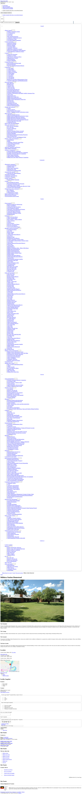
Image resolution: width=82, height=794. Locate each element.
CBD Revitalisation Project (13, 114)
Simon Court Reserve (12, 322)
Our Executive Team (12, 39)
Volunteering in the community (12, 188)
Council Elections (9, 62)
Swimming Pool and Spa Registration (15, 439)
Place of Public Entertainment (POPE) (16, 443)
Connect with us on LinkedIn (9, 773)
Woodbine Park (10, 335)
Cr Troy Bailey (10, 74)
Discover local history (12, 225)
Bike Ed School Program (10, 195)
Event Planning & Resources (13, 210)
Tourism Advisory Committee (14, 151)
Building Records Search (12, 446)
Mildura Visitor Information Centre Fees (16, 99)
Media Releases (10, 565)
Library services (11, 220)
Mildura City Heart (6, 756)
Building (7, 435)
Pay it (6, 556)
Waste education (11, 524)
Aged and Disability (9, 378)
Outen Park (9, 309)
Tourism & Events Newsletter (14, 207)
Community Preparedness (13, 485)
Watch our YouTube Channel (9, 775)
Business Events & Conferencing (14, 204)
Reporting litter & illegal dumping (15, 523)
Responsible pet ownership (13, 393)
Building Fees (10, 84)
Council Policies (11, 146)
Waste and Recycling (9, 515)
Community (42, 160)
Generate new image (5, 723)
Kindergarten (10, 414)
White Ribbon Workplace (10, 148)
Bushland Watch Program (13, 459)
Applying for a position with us (14, 56)
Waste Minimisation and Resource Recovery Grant (18, 186)
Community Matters (11, 569)
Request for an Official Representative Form (17, 79)
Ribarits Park (10, 316)
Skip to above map (3, 672)
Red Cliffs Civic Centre (12, 266)
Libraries (7, 215)
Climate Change (11, 462)
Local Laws (9, 35)
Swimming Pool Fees (12, 103)
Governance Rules (11, 46)
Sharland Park (10, 320)
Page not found (7, 706)
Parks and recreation (9, 272)
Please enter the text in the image (7, 725)
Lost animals (10, 389)
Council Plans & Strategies (13, 143)
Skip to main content (4, 0)
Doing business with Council (13, 110)
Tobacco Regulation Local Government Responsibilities (20, 495)
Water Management (11, 466)
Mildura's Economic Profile (13, 31)
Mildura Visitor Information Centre (15, 352)
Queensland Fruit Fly (12, 491)
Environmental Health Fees (13, 89)
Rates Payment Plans (12, 136)
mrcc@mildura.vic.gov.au (7, 738)
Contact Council (8, 544)
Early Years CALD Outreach (13, 417)
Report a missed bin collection (14, 547)
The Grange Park (11, 324)
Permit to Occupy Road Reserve (14, 506)
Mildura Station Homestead (13, 251)
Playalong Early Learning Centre (14, 416)
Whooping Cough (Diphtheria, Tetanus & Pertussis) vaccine (20, 428)
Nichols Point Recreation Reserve (14, 256)
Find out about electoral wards (14, 63)
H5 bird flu (9, 497)
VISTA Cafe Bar (11, 367)
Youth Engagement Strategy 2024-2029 (16, 538)
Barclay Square (10, 232)
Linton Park (10, 297)
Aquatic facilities (11, 402)
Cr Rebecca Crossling (12, 72)
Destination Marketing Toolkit (14, 213)
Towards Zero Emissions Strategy (14, 478)
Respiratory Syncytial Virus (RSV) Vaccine (17, 431)
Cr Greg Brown (10, 78)
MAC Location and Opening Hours (15, 364)
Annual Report (10, 140)
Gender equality (8, 178)
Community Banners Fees (13, 90)
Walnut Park (10, 327)
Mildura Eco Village (11, 464)
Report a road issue (11, 551)
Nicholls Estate (10, 303)
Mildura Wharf (10, 254)
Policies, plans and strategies (11, 138)
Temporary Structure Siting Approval (15, 444)
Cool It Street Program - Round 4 (14, 460)
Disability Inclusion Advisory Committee (16, 153)
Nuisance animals (11, 397)
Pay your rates (10, 127)
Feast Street (10, 235)
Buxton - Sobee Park (12, 281)
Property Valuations (11, 128)
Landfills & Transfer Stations (14, 518)
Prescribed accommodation (13, 407)
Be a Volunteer (10, 190)
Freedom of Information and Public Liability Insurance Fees (21, 93)
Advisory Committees (10, 150)
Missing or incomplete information (11, 708)
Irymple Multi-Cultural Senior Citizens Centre (17, 240)
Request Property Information (14, 440)
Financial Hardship (11, 133)
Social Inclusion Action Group (12, 196)
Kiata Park (9, 348)
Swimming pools (9, 361)
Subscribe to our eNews (12, 566)
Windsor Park (10, 330)
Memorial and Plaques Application (15, 455)
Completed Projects (11, 122)
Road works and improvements (12, 123)
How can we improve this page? (6, 712)
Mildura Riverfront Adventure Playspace (16, 118)
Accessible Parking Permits (13, 500)
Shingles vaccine (11, 430)
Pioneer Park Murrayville (13, 262)
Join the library (10, 223)
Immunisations (8, 423)
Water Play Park (11, 270)
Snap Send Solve (11, 552)
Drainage (9, 503)
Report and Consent (11, 438)
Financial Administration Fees (14, 92)
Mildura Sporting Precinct (13, 250)
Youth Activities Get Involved (14, 532)
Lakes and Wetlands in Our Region (15, 480)
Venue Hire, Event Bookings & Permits (16, 209)
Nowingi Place (10, 257)
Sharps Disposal (11, 493)
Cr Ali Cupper (10, 68)
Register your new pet (12, 390)
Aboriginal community (10, 164)
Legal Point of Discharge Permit (14, 445)
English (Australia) (13, 10)
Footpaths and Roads (12, 504)
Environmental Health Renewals (14, 401)
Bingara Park (10, 332)
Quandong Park (10, 265)
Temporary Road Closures (13, 510)
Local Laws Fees (11, 88)
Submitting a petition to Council (14, 49)
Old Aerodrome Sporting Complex (15, 259)
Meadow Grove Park (12, 301)
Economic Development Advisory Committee (17, 152)
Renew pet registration (12, 391)
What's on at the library (12, 217)
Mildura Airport (5, 753)
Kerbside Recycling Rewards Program (15, 528)
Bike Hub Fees (10, 83)
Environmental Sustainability (11, 458)
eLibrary (9, 222)
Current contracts (11, 109)
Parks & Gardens (6, 675)
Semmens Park (10, 319)
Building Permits (11, 436)
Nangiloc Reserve (11, 302)
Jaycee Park (10, 242)
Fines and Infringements (12, 36)
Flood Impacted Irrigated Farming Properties (17, 134)
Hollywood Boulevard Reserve (14, 290)
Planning (7, 450)
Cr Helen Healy (10, 69)
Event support (8, 203)
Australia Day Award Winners (14, 173)
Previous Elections (11, 64)
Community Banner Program (13, 211)
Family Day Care (11, 412)
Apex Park (9, 230)
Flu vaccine (9, 425)
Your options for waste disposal (14, 519)
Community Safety (11, 483)
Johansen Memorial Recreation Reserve (16, 243)
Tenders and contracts (10, 107)
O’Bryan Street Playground (13, 306)
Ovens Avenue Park (11, 311)
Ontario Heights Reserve (12, 307)
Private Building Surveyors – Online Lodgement (18, 441)
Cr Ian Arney (10, 75)
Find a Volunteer (11, 191)
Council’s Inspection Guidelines (14, 514)
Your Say (4, 762)
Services (42, 374)
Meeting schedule (11, 45)
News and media (8, 564)
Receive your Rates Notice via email (15, 131)
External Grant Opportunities (13, 187)
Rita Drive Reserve (11, 317)
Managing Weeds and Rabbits (14, 468)
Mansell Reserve (11, 246)
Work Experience (11, 59)
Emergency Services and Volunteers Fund (16, 137)
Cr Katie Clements (11, 70)
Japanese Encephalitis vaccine (14, 429)
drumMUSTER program (12, 521)
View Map (14, 652)
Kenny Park (9, 244)
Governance (10, 34)
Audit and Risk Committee (13, 156)
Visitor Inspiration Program (13, 356)
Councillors (7, 67)
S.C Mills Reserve (11, 318)
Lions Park (9, 298)
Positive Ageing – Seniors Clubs (14, 382)
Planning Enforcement (12, 453)
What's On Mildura (11, 205)
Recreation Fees (10, 102)
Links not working (8, 705)
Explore (42, 198)
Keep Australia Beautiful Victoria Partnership (17, 463)
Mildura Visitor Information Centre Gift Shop (17, 353)
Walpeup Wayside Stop (12, 328)
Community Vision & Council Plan (15, 142)
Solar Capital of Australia (13, 474)
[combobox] (6, 13)
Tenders (9, 108)
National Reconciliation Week (14, 170)
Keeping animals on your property (15, 392)
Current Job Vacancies (12, 54)
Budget (8, 141)
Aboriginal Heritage (11, 165)
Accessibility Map (11, 381)
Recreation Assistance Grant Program (15, 183)
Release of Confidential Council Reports (16, 50)
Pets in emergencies (11, 396)
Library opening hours (12, 218)
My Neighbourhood (9, 349)
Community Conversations (11, 175)
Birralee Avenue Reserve (12, 276)
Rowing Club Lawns (11, 269)
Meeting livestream (11, 44)
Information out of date (9, 707)
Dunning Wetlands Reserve (13, 284)
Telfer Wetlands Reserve (12, 323)
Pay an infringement (11, 561)
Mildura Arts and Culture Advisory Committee (17, 157)
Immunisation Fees (11, 95)
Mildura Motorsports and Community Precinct (17, 119)
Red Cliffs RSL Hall (11, 267)
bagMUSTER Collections (13, 529)
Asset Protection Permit (12, 447)
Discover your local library (13, 224)
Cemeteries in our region (10, 456)
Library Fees (10, 94)
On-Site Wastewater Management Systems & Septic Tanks (20, 494)
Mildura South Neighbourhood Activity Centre (17, 116)
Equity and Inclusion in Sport (11, 193)
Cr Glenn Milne (10, 73)
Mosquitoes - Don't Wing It (13, 489)
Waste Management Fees (12, 104)
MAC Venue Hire (11, 370)
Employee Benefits (11, 60)
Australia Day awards (10, 172)
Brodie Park (10, 280)
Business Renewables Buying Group (15, 475)
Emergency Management (13, 486)
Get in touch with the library (13, 226)
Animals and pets (9, 387)
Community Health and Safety (12, 481)
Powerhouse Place (11, 264)
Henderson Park (10, 237)
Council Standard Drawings (13, 511)
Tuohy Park (9, 325)
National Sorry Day (11, 169)
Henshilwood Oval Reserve (13, 238)
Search (1, 22)
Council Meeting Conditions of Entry (15, 51)
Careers (6, 53)
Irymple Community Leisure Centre (15, 239)
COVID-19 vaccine (11, 426)
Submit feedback (11, 555)
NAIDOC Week (10, 166)
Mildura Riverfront (6, 757)
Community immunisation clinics (14, 424)
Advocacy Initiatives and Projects (12, 147)
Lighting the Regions (12, 469)
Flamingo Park (10, 286)
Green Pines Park (11, 287)
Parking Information (11, 501)
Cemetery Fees (10, 86)
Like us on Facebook (7, 771)
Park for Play (10, 261)
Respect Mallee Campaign (13, 179)
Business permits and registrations (15, 400)
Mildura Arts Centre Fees (13, 97)
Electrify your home (11, 471)
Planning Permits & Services (13, 451)
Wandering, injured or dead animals (15, 395)
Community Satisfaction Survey (14, 37)
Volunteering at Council (12, 58)
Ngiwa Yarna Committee (12, 155)
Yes (5, 697)
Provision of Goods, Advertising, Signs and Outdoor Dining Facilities (23, 409)
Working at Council (11, 55)
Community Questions (12, 48)
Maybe (6, 698)
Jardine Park (10, 291)
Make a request (10, 553)
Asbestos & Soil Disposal (13, 520)
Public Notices (10, 567)
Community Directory (10, 177)
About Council (8, 30)
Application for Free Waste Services (15, 526)
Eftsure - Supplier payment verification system (18, 112)
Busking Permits (11, 214)
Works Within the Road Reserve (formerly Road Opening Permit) (22, 508)
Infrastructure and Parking (11, 499)
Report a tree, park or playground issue (16, 548)
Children (7, 410)
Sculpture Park (10, 369)
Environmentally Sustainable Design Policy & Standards (20, 476)
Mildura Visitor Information (11, 350)
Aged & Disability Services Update (15, 385)
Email (3, 716)
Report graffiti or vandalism (13, 550)
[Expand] (4, 29)
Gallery (9, 365)
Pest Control (10, 490)
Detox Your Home (11, 525)
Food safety (9, 406)
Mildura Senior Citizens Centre (14, 253)
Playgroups (9, 419)
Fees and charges (9, 82)
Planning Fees (10, 100)
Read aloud (3, 724)
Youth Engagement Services (11, 530)
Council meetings (9, 41)
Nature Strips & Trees (12, 465)
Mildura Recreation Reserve (13, 249)
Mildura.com (5, 761)
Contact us (42, 540)
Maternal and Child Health (13, 415)
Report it (7, 546)
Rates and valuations (9, 124)
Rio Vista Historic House (13, 368)
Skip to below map (3, 654)
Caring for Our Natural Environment (15, 479)
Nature (4, 674)
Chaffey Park (10, 233)
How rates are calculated (12, 126)
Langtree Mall (10, 245)
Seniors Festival (11, 383)
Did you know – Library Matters (14, 219)
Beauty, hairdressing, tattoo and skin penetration (18, 404)
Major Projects (8, 113)
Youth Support (10, 535)
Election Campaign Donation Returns (15, 65)
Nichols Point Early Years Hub (14, 121)
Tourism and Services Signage (14, 509)
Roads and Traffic (11, 513)
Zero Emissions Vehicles (12, 470)
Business (7, 399)
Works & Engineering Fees (13, 105)
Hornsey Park (10, 333)
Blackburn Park (10, 277)
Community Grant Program (13, 185)
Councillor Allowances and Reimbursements (17, 80)
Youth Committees (11, 533)
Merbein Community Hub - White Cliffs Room (18, 248)
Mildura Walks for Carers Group (14, 386)
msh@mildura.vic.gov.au (4, 692)
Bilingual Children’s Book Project (15, 420)
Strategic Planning (11, 454)
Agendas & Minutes (11, 43)
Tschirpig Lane (10, 271)
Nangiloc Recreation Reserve (13, 255)
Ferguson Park (10, 285)
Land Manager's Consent (12, 449)
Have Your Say (8, 562)
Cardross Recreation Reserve (13, 234)
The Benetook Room (12, 229)
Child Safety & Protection (13, 421)
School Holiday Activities (13, 534)
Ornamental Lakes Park (12, 260)
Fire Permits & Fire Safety (13, 488)
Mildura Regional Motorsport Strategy (16, 117)
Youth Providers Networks (13, 536)
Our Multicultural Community (14, 40)
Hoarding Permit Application (13, 505)
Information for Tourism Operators (15, 354)
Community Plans (11, 144)
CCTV (8, 484)
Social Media (10, 570)
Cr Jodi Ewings (10, 77)
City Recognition (11, 32)
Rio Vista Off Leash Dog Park (14, 334)
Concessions (10, 129)
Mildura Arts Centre (9, 363)
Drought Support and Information (14, 496)
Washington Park (11, 329)
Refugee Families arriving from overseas (16, 432)
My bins (9, 517)
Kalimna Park (10, 295)
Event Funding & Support (13, 182)
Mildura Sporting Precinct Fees (14, 98)
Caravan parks (10, 405)
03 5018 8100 (5, 737)
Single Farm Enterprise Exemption (15, 132)
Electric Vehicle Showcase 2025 (14, 473)
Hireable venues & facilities (11, 228)
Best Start (9, 411)
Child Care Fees (10, 87)
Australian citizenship (10, 174)
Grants (6, 181)
